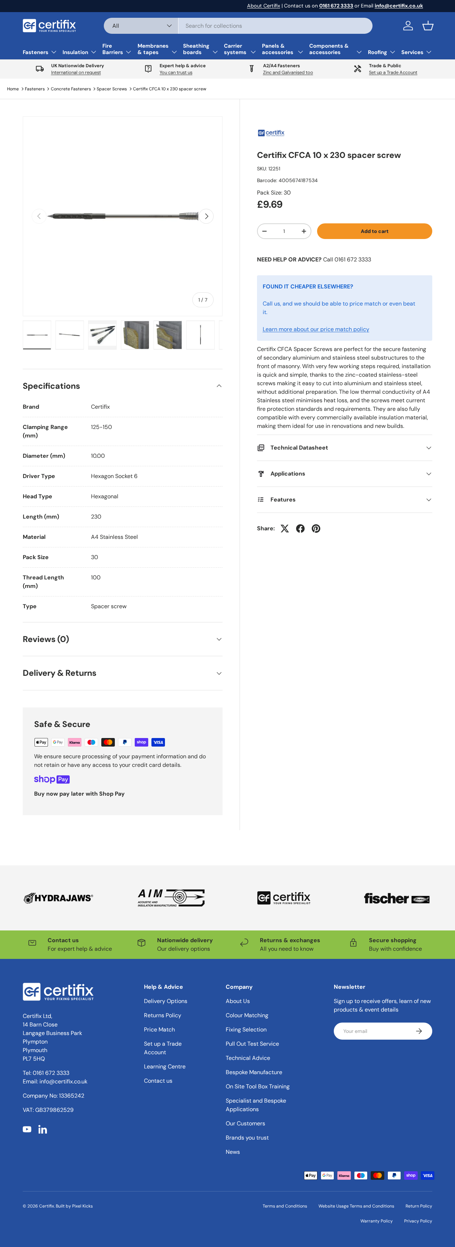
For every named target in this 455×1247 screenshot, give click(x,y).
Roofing (377, 52)
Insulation (75, 52)
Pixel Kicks (82, 1206)
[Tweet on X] (285, 528)
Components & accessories (329, 49)
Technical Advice (248, 1058)
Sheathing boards (196, 49)
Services (412, 52)
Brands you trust (247, 1137)
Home (13, 89)
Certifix (46, 1206)
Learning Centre (165, 1066)
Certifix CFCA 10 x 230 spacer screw (169, 89)
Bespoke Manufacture (254, 1072)
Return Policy (419, 1206)
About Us (238, 1001)
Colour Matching (247, 1015)
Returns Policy (162, 1015)
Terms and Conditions (285, 1206)
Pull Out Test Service (252, 1043)
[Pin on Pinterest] (316, 528)
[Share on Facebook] (300, 528)
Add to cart (375, 231)
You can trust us (176, 72)
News (233, 1152)
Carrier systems (235, 49)
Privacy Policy (418, 1221)
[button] (428, 25)
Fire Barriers (112, 49)
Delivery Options (165, 1001)
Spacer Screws (112, 89)
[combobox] (238, 26)
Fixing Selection (246, 1029)
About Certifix (263, 5)
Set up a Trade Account (393, 72)
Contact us (158, 1080)
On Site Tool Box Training (258, 1086)
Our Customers (245, 1123)
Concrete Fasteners (71, 89)
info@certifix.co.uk (63, 1081)
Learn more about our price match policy (316, 329)
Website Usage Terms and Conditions (356, 1206)
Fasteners (35, 52)
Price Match (159, 1029)
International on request (76, 72)
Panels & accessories (277, 49)
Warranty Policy (376, 1221)
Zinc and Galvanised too (288, 72)
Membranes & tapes (153, 49)
